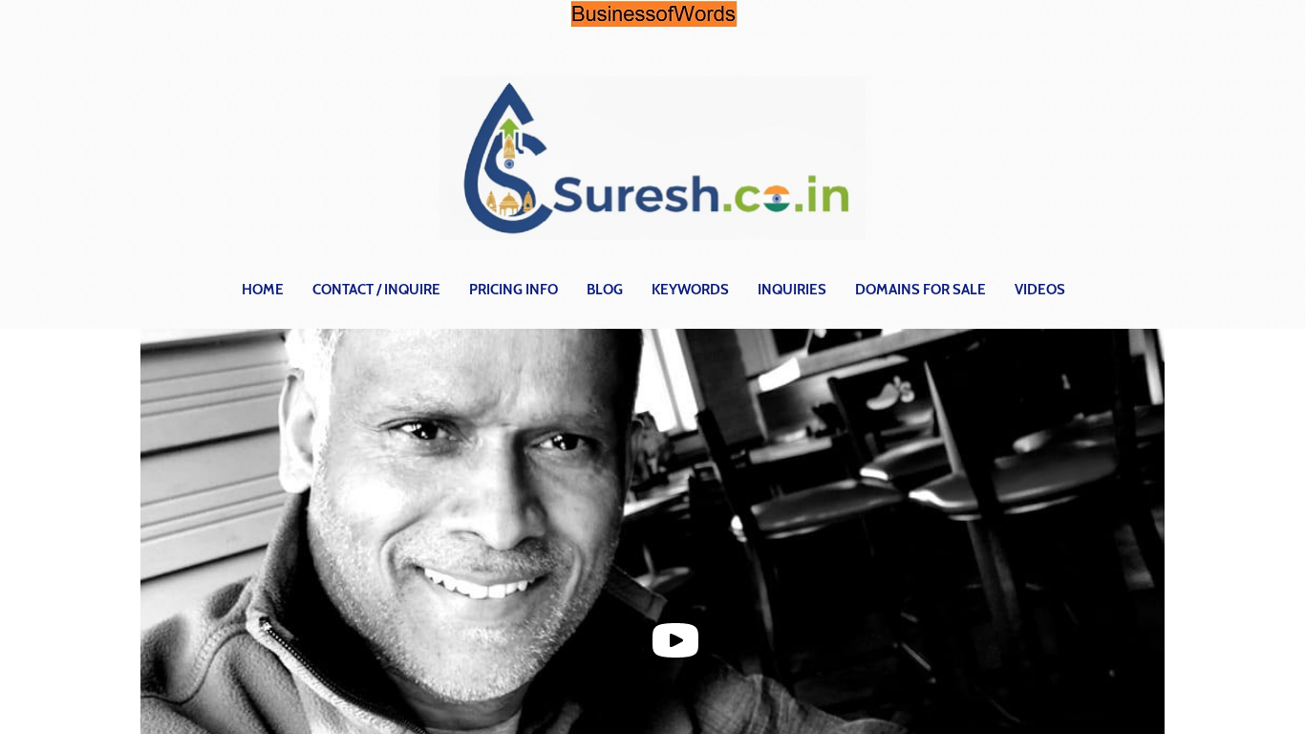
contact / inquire (376, 289)
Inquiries (792, 289)
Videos (1040, 289)
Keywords (690, 289)
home (263, 289)
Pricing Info (513, 289)
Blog (605, 289)
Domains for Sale (920, 289)
